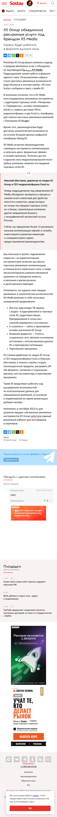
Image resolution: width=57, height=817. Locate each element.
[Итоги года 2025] (31, 3)
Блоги (21, 10)
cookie (36, 795)
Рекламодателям (28, 777)
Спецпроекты (37, 10)
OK (30, 808)
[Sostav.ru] (17, 3)
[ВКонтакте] (5, 55)
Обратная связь (28, 781)
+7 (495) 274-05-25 (28, 766)
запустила (36, 416)
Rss (28, 785)
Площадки (12, 566)
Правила (14, 484)
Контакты (28, 772)
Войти (7, 484)
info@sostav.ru (28, 763)
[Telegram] (9, 55)
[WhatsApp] (13, 55)
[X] (17, 55)
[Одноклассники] (21, 55)
